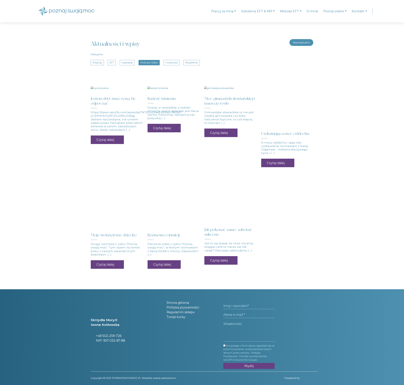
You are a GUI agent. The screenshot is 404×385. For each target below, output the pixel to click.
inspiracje (127, 62)
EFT (112, 62)
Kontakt (358, 11)
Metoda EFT (289, 11)
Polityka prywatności (182, 307)
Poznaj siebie (333, 11)
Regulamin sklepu (180, 312)
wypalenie (191, 62)
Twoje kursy (175, 317)
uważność (171, 62)
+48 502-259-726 (108, 336)
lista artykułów (301, 42)
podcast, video (149, 62)
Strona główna (177, 303)
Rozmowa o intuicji (164, 234)
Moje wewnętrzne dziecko (114, 234)
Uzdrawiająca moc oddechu (285, 133)
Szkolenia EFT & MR (256, 11)
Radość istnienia (162, 98)
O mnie (312, 11)
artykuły (97, 62)
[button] (107, 139)
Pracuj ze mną (222, 11)
